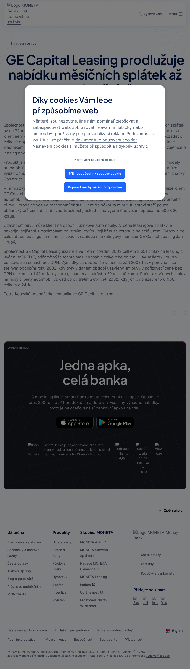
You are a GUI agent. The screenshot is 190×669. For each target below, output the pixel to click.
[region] (95, 142)
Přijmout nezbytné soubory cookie (95, 187)
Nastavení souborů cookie (94, 160)
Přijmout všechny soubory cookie (95, 173)
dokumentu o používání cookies (106, 139)
